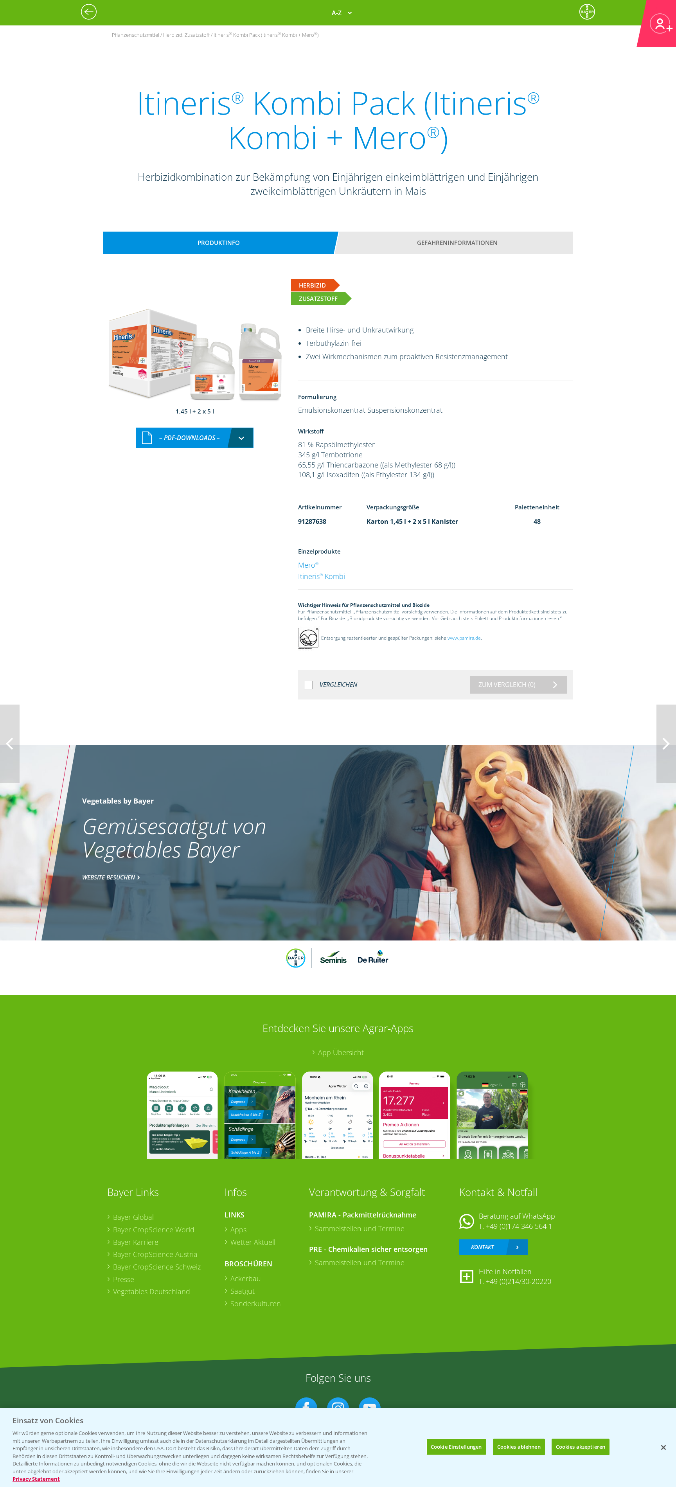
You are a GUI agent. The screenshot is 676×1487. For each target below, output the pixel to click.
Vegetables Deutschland (151, 1291)
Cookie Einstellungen (456, 1446)
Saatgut (242, 1291)
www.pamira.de (464, 638)
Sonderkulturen (255, 1303)
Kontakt (482, 1247)
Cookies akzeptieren (580, 1446)
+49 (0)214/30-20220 (518, 1281)
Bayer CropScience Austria (155, 1254)
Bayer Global (133, 1217)
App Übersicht (341, 1052)
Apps (238, 1229)
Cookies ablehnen (519, 1446)
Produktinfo (219, 242)
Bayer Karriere (135, 1242)
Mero (308, 565)
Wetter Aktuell (252, 1242)
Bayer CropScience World (153, 1229)
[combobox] (195, 438)
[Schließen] (663, 1447)
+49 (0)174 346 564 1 (519, 1226)
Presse (123, 1279)
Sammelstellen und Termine (360, 1228)
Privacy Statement (36, 1478)
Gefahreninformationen (457, 242)
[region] (338, 1447)
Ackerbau (245, 1278)
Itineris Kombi (321, 576)
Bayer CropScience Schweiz (157, 1266)
